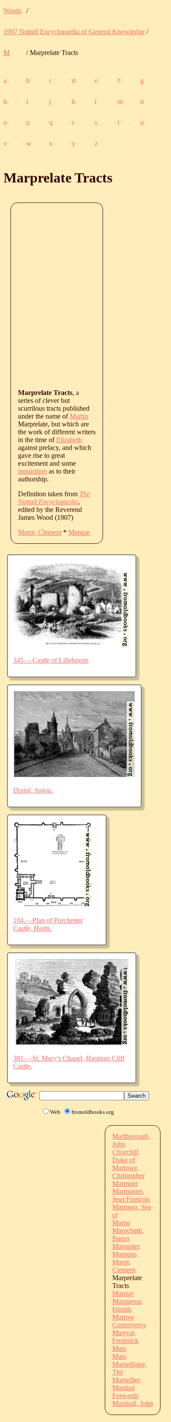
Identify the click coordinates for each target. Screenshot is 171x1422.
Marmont (125, 1183)
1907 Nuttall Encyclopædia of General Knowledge (74, 31)
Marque (79, 532)
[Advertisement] (85, 295)
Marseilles (126, 1380)
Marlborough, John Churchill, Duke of (131, 1148)
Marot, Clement (39, 532)
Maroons (124, 1254)
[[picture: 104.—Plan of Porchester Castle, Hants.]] (53, 905)
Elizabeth (69, 439)
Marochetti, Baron (128, 1234)
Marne (121, 1222)
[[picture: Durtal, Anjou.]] (74, 775)
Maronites (126, 1246)
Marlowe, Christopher (128, 1171)
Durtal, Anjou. (33, 790)
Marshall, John (132, 1403)
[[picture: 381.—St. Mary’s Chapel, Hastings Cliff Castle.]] (71, 1043)
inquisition (32, 471)
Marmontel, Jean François (131, 1195)
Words (12, 10)
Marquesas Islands (127, 1305)
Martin (79, 416)
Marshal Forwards (125, 1391)
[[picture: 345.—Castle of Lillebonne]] (71, 645)
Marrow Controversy (129, 1321)
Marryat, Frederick (125, 1336)
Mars (119, 1348)
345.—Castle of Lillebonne (51, 660)
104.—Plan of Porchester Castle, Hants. (48, 924)
